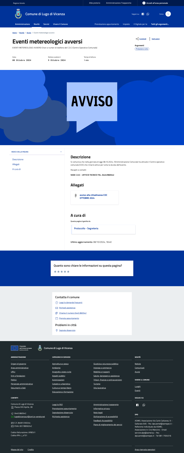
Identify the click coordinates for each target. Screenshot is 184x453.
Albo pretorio (94, 2)
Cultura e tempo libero (61, 387)
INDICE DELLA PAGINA (19, 151)
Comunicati (139, 367)
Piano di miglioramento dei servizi (108, 424)
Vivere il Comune (60, 24)
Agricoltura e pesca (60, 363)
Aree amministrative (19, 367)
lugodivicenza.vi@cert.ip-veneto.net (29, 416)
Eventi (137, 390)
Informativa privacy (102, 408)
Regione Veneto (19, 3)
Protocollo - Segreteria (86, 228)
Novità (36, 24)
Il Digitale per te (140, 24)
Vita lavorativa (100, 387)
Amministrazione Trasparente (118, 2)
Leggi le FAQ (57, 404)
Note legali (98, 412)
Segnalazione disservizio (62, 412)
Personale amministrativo (22, 383)
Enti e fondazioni (18, 375)
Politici (14, 379)
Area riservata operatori (145, 449)
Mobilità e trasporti (102, 371)
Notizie (138, 363)
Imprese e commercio (103, 367)
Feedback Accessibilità (103, 420)
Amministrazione (22, 24)
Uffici (13, 371)
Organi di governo (18, 363)
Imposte (126, 24)
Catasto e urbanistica (61, 383)
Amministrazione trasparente (106, 404)
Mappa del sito (17, 449)
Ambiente (56, 367)
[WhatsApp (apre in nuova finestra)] (146, 14)
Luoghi (138, 386)
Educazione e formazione (62, 391)
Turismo (97, 383)
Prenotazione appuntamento (107, 24)
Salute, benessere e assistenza (107, 375)
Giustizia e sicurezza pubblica (106, 363)
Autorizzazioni (58, 379)
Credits (31, 449)
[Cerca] (168, 14)
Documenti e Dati (18, 387)
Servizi (46, 24)
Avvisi (137, 371)
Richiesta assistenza (60, 416)
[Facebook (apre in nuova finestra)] (141, 14)
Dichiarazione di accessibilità (106, 416)
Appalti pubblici (58, 375)
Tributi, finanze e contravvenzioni (108, 379)
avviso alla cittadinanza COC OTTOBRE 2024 (93, 197)
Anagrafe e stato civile (61, 371)
